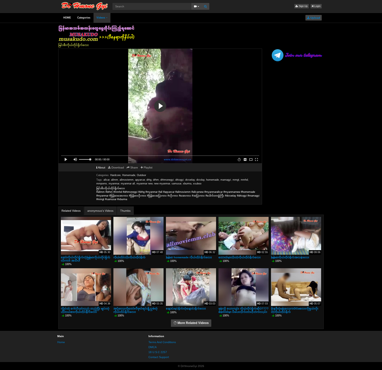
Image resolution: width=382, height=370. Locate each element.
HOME (67, 17)
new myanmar (162, 183)
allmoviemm (127, 179)
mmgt (236, 179)
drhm (156, 179)
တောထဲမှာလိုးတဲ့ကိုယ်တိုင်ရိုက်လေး (239, 257)
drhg (148, 179)
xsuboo (197, 183)
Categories (83, 17)
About (101, 167)
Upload (315, 17)
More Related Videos (193, 323)
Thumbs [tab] (125, 210)
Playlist (147, 167)
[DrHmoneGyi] (84, 5)
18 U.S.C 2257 (157, 352)
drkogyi (179, 179)
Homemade (128, 175)
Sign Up (303, 6)
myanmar (114, 183)
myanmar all (128, 183)
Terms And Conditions (162, 342)
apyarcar (140, 179)
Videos (101, 17)
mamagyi (225, 179)
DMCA (152, 347)
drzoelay (190, 179)
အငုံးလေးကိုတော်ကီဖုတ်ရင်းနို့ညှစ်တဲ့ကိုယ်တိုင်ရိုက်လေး (135, 310)
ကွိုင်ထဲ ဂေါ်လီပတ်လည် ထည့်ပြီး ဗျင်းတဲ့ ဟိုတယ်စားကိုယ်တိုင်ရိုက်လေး (85, 310)
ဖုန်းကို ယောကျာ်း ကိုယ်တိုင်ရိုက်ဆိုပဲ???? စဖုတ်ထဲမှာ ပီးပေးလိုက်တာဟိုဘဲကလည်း (243, 310)
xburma (187, 183)
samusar (176, 183)
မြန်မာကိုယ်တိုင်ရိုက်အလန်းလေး (290, 257)
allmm (114, 179)
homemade (212, 179)
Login (317, 6)
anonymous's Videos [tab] (100, 210)
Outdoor (141, 175)
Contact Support (158, 357)
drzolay (200, 179)
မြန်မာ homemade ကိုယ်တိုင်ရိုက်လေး (189, 257)
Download (117, 167)
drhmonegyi (167, 179)
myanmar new (144, 183)
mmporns (101, 183)
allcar (106, 179)
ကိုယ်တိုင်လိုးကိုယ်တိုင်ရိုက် (129, 257)
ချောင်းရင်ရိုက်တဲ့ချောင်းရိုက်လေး (186, 308)
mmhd (244, 179)
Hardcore (115, 175)
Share (134, 167)
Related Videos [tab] (71, 210)
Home (61, 342)
